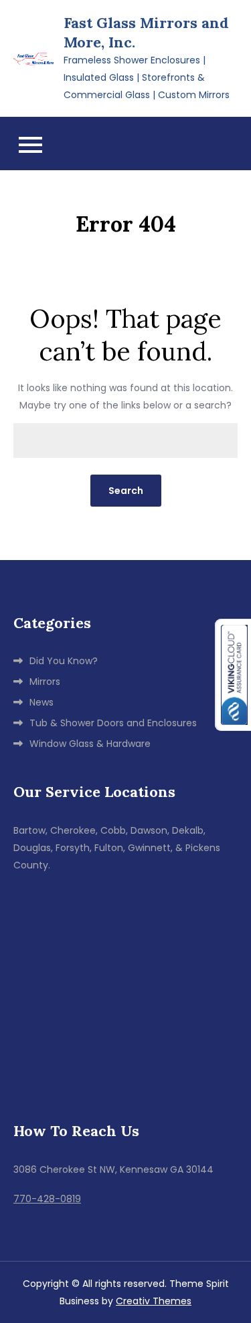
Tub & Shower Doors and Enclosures (113, 723)
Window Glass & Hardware (90, 743)
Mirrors (44, 681)
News (41, 702)
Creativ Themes (153, 1301)
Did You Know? (63, 661)
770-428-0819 (47, 1199)
